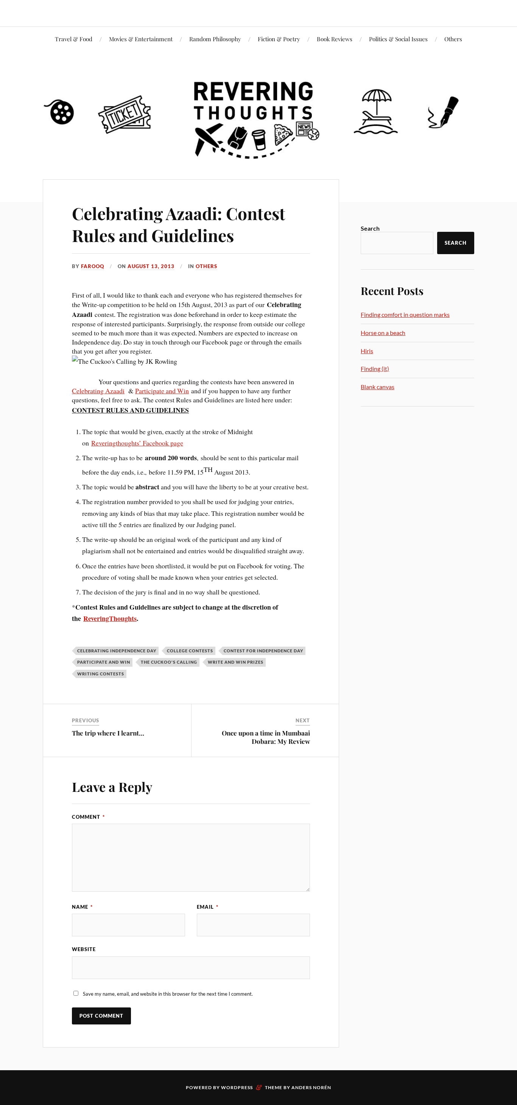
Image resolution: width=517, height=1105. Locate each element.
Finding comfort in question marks (405, 314)
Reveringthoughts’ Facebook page (137, 442)
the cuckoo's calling (169, 662)
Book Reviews (334, 39)
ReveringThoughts (110, 618)
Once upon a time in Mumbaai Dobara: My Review (266, 737)
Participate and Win (162, 390)
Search (370, 228)
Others (453, 39)
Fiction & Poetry (279, 39)
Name (82, 907)
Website (84, 949)
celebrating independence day (116, 650)
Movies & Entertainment (141, 39)
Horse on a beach (383, 332)
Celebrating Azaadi (98, 390)
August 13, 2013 (151, 266)
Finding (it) (375, 368)
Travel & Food (73, 39)
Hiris (367, 350)
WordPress (237, 1087)
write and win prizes (235, 662)
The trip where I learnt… (108, 733)
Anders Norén (311, 1087)
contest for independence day (263, 650)
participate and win (103, 662)
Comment (88, 817)
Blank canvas (377, 386)
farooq (92, 266)
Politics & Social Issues (398, 39)
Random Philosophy (215, 39)
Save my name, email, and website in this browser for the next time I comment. (168, 994)
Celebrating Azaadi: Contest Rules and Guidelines (178, 224)
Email (207, 907)
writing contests (100, 673)
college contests (190, 650)
